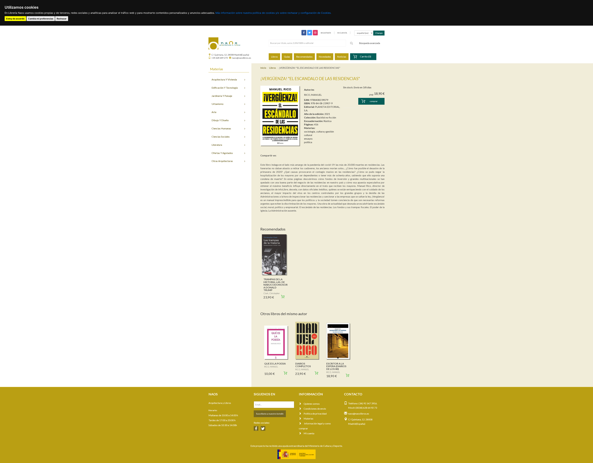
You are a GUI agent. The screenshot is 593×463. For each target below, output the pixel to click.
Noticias (341, 56)
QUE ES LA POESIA (275, 363)
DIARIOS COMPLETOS (303, 365)
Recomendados (304, 56)
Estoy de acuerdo (15, 18)
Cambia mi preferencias (40, 18)
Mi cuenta (309, 433)
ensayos (308, 138)
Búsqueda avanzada (369, 43)
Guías (287, 56)
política (308, 142)
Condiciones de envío (315, 408)
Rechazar (62, 18)
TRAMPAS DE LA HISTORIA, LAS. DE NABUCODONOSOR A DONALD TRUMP (275, 284)
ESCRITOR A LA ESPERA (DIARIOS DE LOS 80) (336, 366)
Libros (274, 56)
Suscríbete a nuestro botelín (270, 413)
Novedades (325, 56)
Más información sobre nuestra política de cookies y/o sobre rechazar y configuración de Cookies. (273, 12)
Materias (308, 418)
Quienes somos (312, 403)
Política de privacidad (315, 413)
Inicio (263, 67)
